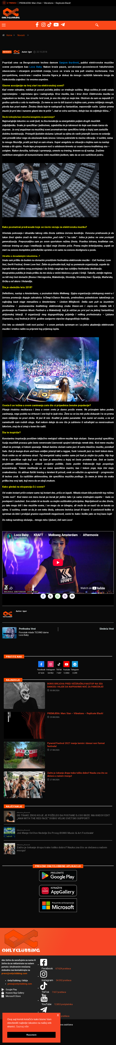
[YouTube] (56, 24)
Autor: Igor (27, 52)
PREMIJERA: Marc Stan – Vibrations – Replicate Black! (75, 713)
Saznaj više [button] (22, 1026)
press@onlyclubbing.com (20, 984)
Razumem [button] (31, 1035)
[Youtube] (66, 664)
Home (9, 35)
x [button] (58, 1014)
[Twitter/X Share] (50, 596)
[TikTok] (59, 664)
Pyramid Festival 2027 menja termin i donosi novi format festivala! (50, 3)
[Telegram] (63, 24)
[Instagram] (43, 24)
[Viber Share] (65, 596)
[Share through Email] (72, 596)
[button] (4, 25)
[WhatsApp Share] (58, 596)
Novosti (21, 35)
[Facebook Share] (43, 596)
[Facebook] (37, 24)
